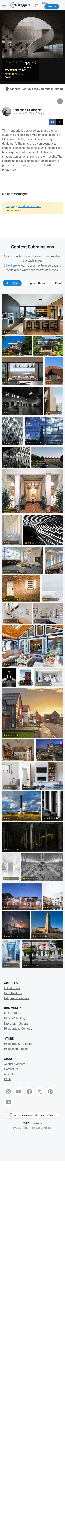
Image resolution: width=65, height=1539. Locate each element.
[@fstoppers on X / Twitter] (39, 1091)
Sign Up (52, 6)
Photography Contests (18, 1028)
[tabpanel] (32, 631)
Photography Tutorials (18, 1044)
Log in (10, 206)
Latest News (12, 988)
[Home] (20, 5)
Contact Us (11, 1069)
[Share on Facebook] (52, 122)
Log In (45, 2)
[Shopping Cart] (36, 4)
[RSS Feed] (8, 1102)
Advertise (10, 1074)
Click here (10, 265)
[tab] (12, 283)
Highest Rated (36, 283)
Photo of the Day (14, 1018)
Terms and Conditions (40, 1127)
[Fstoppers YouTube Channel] (18, 1091)
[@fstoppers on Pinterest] (50, 1091)
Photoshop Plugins (16, 1049)
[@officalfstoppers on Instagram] (8, 1091)
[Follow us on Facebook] (29, 1091)
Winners (13, 89)
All (12, 283)
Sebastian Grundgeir (27, 110)
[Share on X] (59, 122)
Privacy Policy (20, 1127)
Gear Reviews (13, 993)
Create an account (29, 206)
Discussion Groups (16, 1023)
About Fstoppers (14, 1064)
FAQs (7, 1079)
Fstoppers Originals (16, 998)
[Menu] (4, 5)
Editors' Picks (12, 1013)
